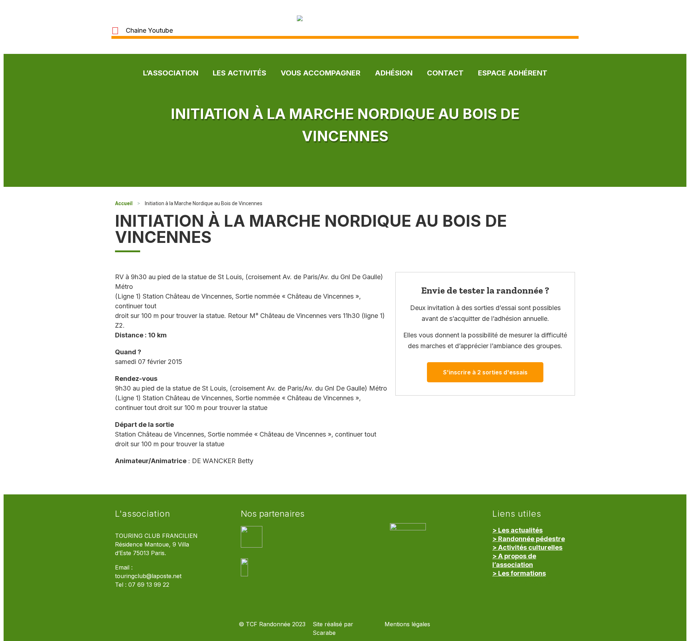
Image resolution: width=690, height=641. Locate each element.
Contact (445, 73)
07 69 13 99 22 (148, 584)
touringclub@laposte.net (148, 576)
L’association (170, 73)
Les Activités (239, 73)
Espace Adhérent (512, 73)
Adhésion (394, 73)
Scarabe (324, 633)
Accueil (124, 203)
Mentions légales (407, 624)
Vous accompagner (320, 73)
